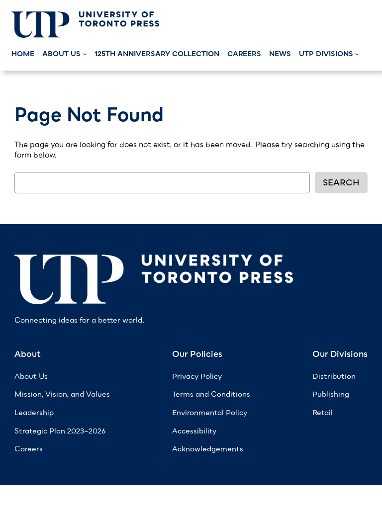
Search (341, 182)
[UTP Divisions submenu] (357, 54)
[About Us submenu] (85, 54)
